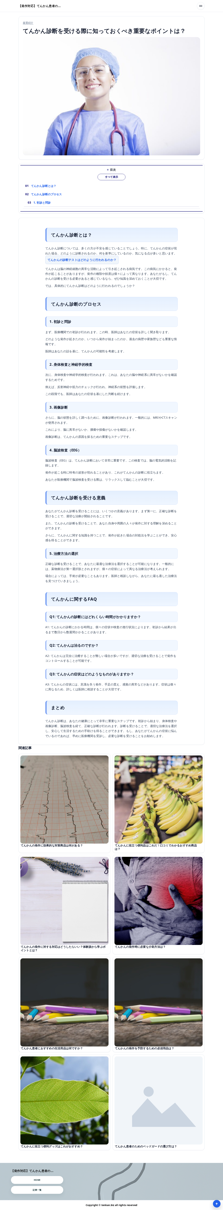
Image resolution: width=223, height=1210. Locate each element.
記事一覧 (37, 1189)
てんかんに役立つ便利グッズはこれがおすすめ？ (52, 1146)
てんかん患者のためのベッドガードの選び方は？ (146, 1146)
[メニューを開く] (201, 6)
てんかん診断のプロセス (46, 194)
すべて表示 (111, 177)
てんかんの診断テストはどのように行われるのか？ (82, 260)
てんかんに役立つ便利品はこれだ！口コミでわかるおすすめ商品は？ (156, 847)
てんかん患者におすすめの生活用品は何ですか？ (52, 1048)
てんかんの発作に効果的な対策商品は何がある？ (52, 845)
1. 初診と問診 (42, 202)
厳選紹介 (28, 22)
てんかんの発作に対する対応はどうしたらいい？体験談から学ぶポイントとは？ (63, 948)
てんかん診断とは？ (43, 186)
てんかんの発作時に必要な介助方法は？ (140, 947)
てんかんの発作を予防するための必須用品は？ (144, 1048)
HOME (37, 1179)
